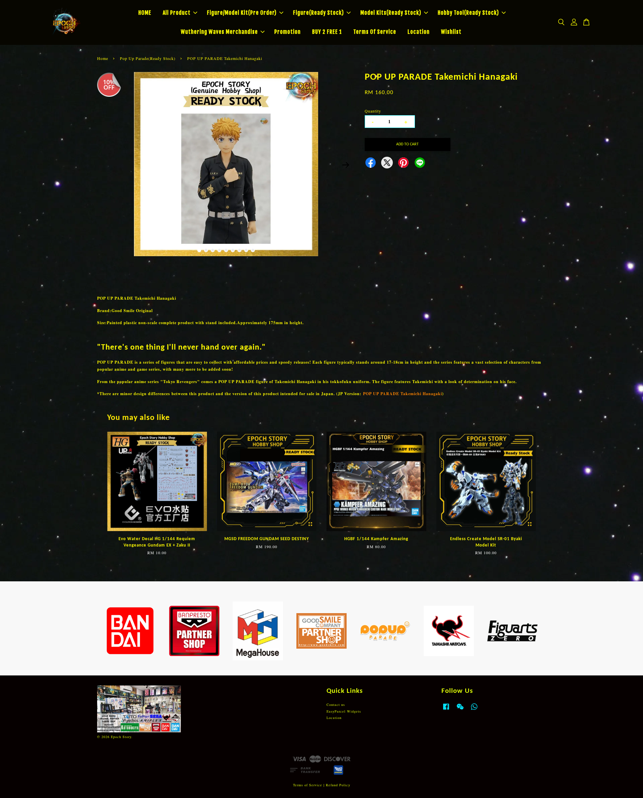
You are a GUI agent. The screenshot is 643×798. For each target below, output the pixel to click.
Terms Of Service (374, 31)
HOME (144, 12)
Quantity (373, 111)
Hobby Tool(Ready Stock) (468, 12)
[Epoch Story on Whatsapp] (474, 710)
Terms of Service (307, 785)
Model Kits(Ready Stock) (390, 12)
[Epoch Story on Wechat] (460, 710)
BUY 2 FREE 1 (327, 31)
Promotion (287, 31)
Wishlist (451, 31)
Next (345, 164)
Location (419, 31)
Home (102, 58)
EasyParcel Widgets (344, 711)
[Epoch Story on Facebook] (446, 710)
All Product (177, 12)
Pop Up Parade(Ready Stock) (147, 58)
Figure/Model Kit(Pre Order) (242, 12)
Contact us (336, 704)
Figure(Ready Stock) (318, 12)
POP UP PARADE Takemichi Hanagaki (402, 393)
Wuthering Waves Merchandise (219, 31)
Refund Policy (338, 785)
